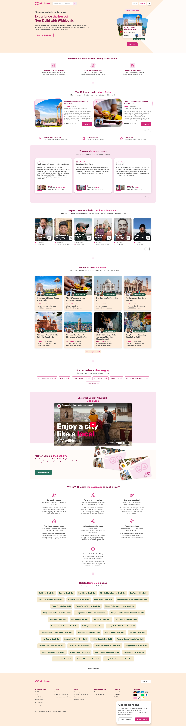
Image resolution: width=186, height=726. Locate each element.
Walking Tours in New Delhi (134, 652)
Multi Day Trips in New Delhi (78, 599)
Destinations (39, 699)
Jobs (36, 694)
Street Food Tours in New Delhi (53, 652)
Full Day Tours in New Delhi (92, 626)
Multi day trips (100, 378)
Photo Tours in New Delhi (61, 606)
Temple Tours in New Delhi (80, 652)
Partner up (38, 705)
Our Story (38, 692)
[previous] (145, 130)
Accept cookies (142, 719)
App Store (97, 692)
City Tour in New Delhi (50, 639)
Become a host (79, 699)
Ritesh (97, 187)
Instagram (117, 694)
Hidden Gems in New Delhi (102, 639)
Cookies (59, 711)
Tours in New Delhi (44, 35)
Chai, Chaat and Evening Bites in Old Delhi (136, 336)
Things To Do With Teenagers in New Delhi (56, 632)
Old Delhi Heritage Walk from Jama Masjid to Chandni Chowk (106, 337)
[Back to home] (43, 3)
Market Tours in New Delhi (114, 632)
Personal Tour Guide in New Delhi (51, 645)
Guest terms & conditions (62, 697)
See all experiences (92, 352)
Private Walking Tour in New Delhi (107, 645)
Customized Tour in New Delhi (75, 639)
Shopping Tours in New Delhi (136, 645)
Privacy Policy (52, 711)
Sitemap (64, 711)
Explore (87, 124)
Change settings (125, 719)
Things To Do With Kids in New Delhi (121, 626)
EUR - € (144, 681)
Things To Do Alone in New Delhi (88, 606)
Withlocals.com (43, 711)
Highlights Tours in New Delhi (89, 632)
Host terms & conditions (82, 697)
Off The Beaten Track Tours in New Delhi (132, 599)
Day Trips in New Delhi (138, 593)
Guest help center (60, 692)
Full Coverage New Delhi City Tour (136, 299)
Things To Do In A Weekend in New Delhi (91, 613)
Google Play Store (99, 694)
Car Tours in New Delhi (80, 619)
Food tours (116, 378)
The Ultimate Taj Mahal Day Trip (107, 299)
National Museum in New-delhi (88, 659)
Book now (132, 44)
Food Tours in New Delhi (103, 599)
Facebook (117, 692)
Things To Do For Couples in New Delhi (119, 606)
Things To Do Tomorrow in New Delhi (119, 659)
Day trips (64, 378)
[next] (149, 130)
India (89, 668)
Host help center (79, 692)
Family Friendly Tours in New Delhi (64, 626)
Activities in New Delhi (86, 593)
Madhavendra (60, 187)
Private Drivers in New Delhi (79, 645)
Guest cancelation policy (62, 694)
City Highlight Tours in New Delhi (112, 593)
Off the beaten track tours (136, 378)
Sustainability (39, 697)
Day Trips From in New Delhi (126, 619)
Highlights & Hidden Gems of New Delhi (130, 28)
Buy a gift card (43, 472)
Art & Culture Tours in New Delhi (51, 599)
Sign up (142, 3)
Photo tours (92, 383)
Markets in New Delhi (137, 632)
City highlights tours (47, 378)
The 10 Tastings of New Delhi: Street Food (76, 299)
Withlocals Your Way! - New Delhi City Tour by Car (48, 336)
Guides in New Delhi (46, 593)
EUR (134, 3)
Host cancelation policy (81, 694)
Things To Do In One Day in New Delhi (56, 613)
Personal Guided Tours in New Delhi (130, 639)
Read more (40, 178)
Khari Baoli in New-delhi (63, 659)
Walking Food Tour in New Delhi (107, 652)
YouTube (116, 697)
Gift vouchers (39, 702)
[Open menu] (149, 3)
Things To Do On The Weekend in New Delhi (127, 613)
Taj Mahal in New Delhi (57, 619)
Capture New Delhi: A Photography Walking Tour (77, 336)
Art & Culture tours (82, 378)
